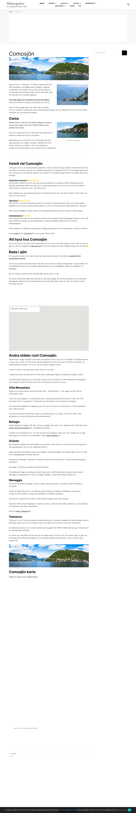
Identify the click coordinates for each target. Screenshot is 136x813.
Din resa (51, 3)
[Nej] (134, 810)
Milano (42, 3)
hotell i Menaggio (22, 511)
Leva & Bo (64, 3)
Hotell (16, 233)
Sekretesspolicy (122, 810)
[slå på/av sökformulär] (128, 4)
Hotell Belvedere (15, 216)
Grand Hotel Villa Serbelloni (19, 428)
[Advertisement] (68, 28)
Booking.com (36, 246)
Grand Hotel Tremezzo (18, 180)
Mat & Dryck (59, 6)
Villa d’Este (13, 201)
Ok (129, 810)
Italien (72, 6)
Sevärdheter (89, 3)
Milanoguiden (15, 3)
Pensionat (28, 233)
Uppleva (76, 3)
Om (80, 6)
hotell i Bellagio (52, 435)
